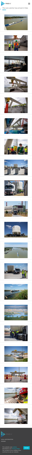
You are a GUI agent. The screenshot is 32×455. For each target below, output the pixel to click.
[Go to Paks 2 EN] (9, 3)
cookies (15, 447)
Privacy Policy (16, 448)
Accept (27, 448)
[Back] (1, 9)
